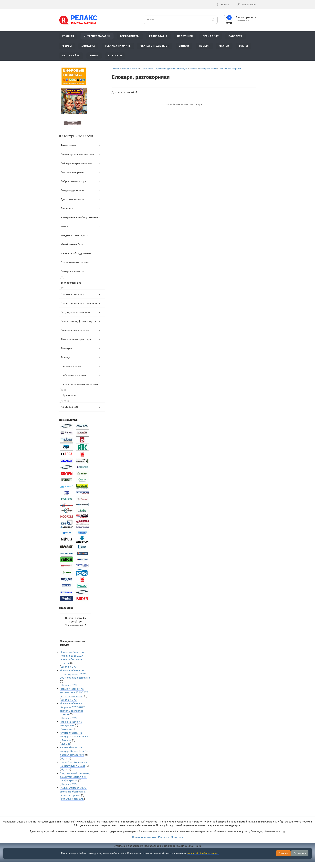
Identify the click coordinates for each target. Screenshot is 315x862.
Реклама (163, 837)
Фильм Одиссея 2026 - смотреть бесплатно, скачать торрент (73, 791)
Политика (177, 837)
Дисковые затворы (72, 199)
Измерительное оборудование (79, 217)
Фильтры (66, 348)
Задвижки (67, 208)
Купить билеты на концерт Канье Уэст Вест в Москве (75, 736)
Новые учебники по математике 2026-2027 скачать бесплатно (74, 692)
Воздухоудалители (72, 190)
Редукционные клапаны (75, 312)
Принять (283, 853)
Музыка (65, 743)
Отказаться (300, 853)
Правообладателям (144, 837)
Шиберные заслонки (73, 375)
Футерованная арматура (76, 339)
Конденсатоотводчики (74, 235)
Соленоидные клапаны (75, 330)
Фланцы (66, 357)
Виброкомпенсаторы (73, 181)
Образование (69, 395)
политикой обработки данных (203, 853)
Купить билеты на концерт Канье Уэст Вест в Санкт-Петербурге (75, 751)
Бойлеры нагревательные (76, 163)
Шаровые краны (71, 366)
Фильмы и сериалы (72, 798)
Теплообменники (71, 282)
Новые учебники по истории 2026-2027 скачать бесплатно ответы (72, 658)
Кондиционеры (70, 406)
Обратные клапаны (72, 294)
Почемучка (67, 729)
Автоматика (68, 145)
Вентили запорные (72, 172)
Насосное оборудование (76, 253)
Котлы (64, 226)
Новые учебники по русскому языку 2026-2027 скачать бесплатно (75, 674)
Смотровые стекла (72, 271)
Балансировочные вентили (77, 154)
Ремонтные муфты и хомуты (78, 321)
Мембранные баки (72, 244)
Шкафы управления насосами (79, 384)
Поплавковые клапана (75, 262)
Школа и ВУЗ (69, 666)
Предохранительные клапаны (79, 303)
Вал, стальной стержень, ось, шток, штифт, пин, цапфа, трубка (75, 777)
